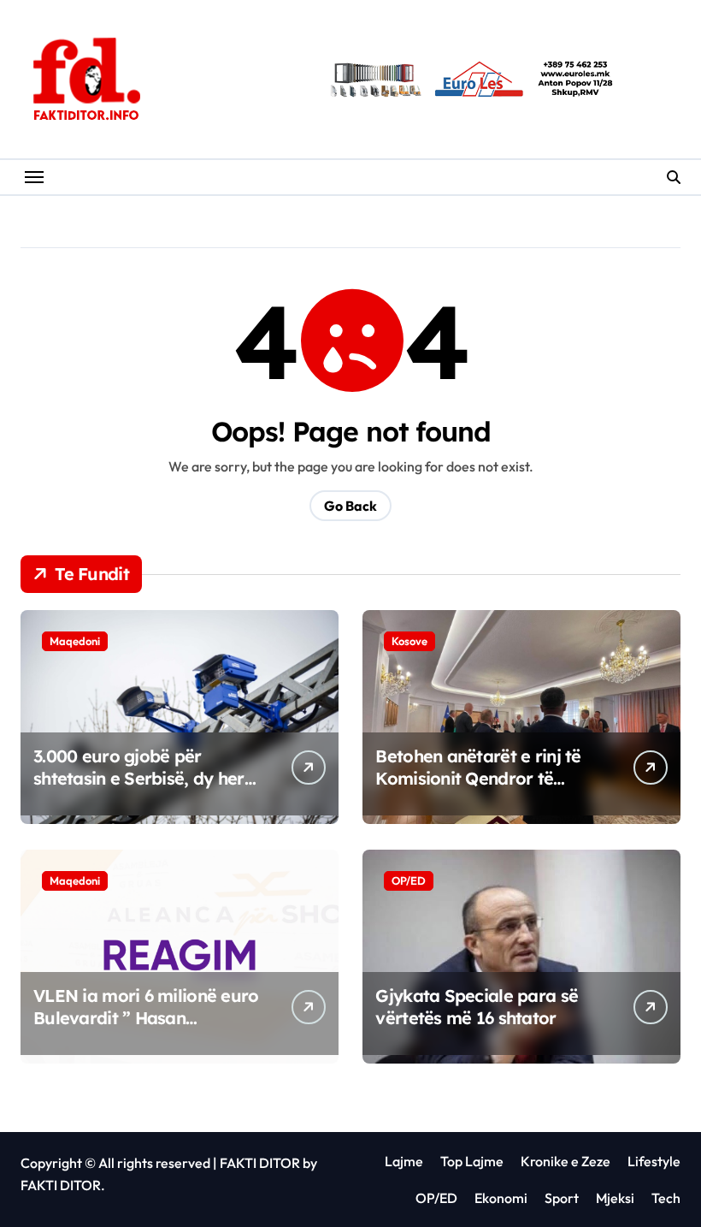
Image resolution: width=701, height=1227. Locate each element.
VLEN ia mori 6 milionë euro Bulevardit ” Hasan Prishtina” (146, 1018)
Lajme (404, 1161)
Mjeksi (615, 1197)
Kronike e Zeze (565, 1161)
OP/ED (409, 880)
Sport (562, 1197)
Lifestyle (653, 1161)
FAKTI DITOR (260, 1162)
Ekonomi (500, 1197)
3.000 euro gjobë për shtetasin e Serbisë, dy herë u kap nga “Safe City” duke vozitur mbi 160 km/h (143, 789)
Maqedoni (75, 641)
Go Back (350, 505)
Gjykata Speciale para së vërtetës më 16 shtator (476, 1006)
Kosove (409, 641)
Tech (665, 1197)
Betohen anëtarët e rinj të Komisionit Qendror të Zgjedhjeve (477, 778)
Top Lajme (472, 1161)
